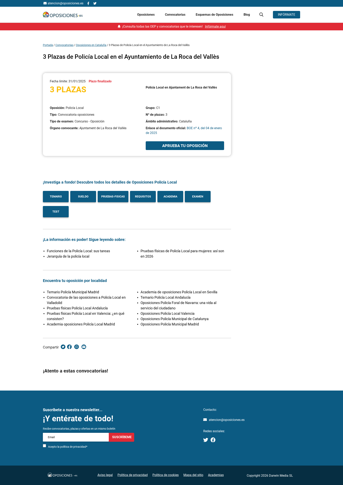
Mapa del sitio (193, 475)
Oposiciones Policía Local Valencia (168, 313)
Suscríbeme (121, 437)
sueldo (83, 196)
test (55, 211)
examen (197, 196)
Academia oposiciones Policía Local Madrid (81, 324)
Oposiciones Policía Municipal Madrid (170, 324)
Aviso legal (105, 475)
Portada (48, 45)
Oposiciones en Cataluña (91, 45)
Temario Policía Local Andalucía (166, 297)
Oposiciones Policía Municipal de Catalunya (175, 319)
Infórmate (286, 14)
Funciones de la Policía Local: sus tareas (78, 251)
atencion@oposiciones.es (227, 420)
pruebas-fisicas (113, 196)
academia (170, 196)
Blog (247, 14)
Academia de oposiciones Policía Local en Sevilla (179, 292)
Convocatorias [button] (175, 14)
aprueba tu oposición (185, 145)
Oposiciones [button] (146, 14)
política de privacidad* (73, 446)
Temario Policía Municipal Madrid (73, 292)
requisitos (143, 196)
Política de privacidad (133, 475)
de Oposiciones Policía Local (151, 182)
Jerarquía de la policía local (68, 256)
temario (56, 196)
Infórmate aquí (215, 26)
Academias (216, 475)
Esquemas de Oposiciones (215, 14)
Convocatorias (64, 45)
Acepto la (67, 446)
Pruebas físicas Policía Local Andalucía (77, 308)
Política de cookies (165, 475)
